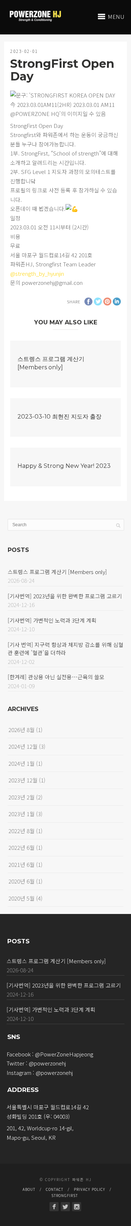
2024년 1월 (21, 763)
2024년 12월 (22, 746)
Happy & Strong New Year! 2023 (64, 465)
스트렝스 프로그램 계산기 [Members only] (57, 571)
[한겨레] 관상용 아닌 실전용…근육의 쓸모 (56, 677)
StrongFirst (64, 1195)
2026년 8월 (21, 729)
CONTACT (54, 1189)
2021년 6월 (21, 864)
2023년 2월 (21, 797)
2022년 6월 (21, 847)
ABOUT (29, 1189)
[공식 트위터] (65, 1206)
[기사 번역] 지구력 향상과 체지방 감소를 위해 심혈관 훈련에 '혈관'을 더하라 (65, 649)
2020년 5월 (21, 898)
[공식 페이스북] (54, 1206)
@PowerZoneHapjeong (64, 1054)
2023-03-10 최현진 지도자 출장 (59, 416)
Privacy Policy (89, 1189)
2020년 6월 (21, 881)
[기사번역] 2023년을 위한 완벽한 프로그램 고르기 (65, 596)
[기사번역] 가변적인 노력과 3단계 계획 (52, 620)
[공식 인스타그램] (76, 1206)
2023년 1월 (21, 814)
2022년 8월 (21, 831)
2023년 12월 (22, 780)
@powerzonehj (47, 1063)
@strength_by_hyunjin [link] (37, 273)
